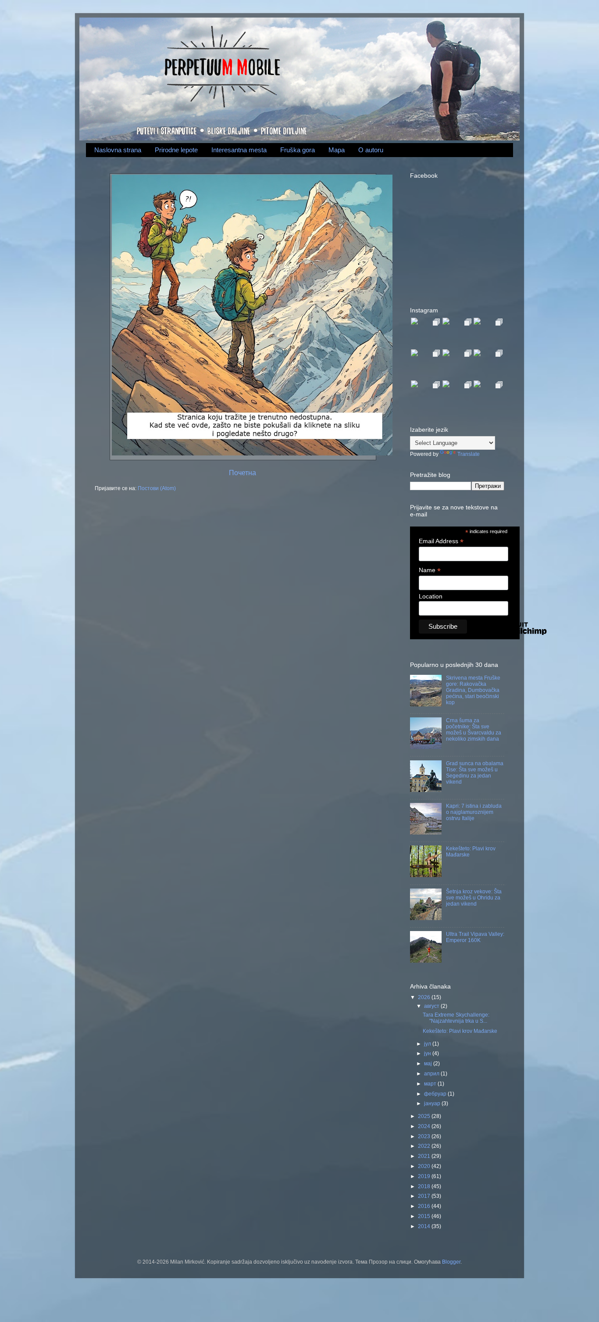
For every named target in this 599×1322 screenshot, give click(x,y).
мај (428, 1063)
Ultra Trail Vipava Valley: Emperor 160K (475, 937)
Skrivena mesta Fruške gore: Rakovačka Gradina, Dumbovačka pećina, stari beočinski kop (473, 690)
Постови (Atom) (157, 488)
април (432, 1073)
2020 (424, 1166)
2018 (424, 1186)
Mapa (336, 150)
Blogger (451, 1262)
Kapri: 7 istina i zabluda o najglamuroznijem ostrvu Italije (474, 812)
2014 (424, 1226)
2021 (424, 1156)
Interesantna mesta (239, 150)
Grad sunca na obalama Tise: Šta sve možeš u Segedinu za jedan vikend (474, 772)
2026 (424, 997)
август (432, 1006)
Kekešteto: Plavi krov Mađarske (460, 1031)
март (431, 1083)
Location (430, 596)
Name (430, 570)
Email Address (441, 541)
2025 (424, 1116)
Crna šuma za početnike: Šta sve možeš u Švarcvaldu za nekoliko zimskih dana (473, 729)
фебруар (436, 1093)
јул (428, 1043)
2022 (424, 1146)
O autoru (370, 150)
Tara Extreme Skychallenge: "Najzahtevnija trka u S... (456, 1018)
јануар (433, 1103)
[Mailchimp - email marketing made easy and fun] (517, 635)
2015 (424, 1216)
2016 (424, 1206)
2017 (424, 1196)
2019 (424, 1176)
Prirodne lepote (176, 150)
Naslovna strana (117, 150)
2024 (424, 1126)
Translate (468, 454)
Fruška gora (297, 150)
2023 (424, 1136)
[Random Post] (251, 453)
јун (428, 1053)
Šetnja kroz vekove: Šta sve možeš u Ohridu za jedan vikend (474, 897)
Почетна (242, 472)
